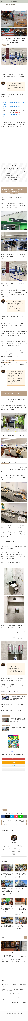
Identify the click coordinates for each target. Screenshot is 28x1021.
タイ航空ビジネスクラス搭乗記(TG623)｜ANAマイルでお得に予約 (14, 994)
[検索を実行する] (25, 937)
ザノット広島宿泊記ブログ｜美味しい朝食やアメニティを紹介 (14, 998)
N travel (14, 1)
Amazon (13, 762)
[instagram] (15, 854)
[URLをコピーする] (25, 816)
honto (14, 769)
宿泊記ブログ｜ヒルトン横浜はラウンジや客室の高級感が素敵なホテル (14, 985)
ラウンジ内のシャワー (12, 179)
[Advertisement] (14, 144)
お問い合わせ (20, 1013)
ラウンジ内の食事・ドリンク (13, 177)
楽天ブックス (13, 758)
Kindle (13, 765)
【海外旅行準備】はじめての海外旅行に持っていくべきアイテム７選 (17, 729)
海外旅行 (4, 44)
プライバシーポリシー (9, 1013)
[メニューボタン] (1, 1)
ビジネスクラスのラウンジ (11, 175)
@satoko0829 (15, 70)
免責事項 (15, 1013)
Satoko (14, 842)
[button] (3, 816)
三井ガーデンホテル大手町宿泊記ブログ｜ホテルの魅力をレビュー (14, 1003)
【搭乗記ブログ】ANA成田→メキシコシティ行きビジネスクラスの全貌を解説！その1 (17, 720)
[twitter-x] (13, 854)
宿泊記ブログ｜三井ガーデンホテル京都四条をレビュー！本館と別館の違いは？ (13, 990)
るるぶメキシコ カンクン (14, 751)
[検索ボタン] (26, 1)
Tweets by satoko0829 (6, 976)
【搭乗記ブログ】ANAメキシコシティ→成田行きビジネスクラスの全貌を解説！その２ (17, 698)
